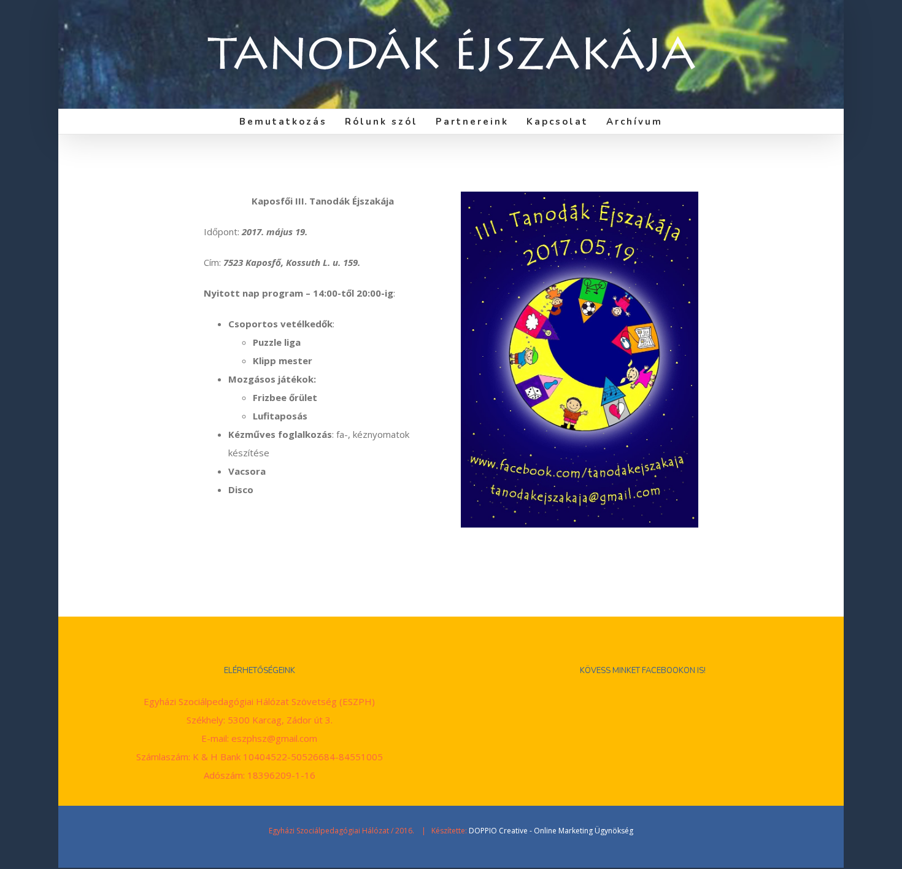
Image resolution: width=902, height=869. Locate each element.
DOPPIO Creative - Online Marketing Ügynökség (551, 830)
